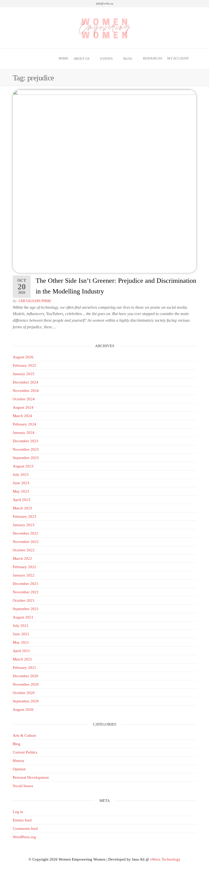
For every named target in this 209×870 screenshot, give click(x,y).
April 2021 (21, 651)
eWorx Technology (165, 859)
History (18, 761)
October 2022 (24, 550)
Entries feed (22, 820)
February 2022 (24, 567)
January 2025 (23, 374)
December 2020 (25, 676)
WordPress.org (24, 837)
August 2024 (23, 407)
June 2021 (21, 634)
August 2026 (23, 357)
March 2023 (22, 508)
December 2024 (25, 382)
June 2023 (21, 483)
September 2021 (26, 609)
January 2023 (23, 525)
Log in (18, 812)
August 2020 (23, 709)
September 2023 (26, 458)
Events (106, 59)
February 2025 (24, 365)
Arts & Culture (24, 735)
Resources (152, 58)
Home (63, 58)
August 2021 (23, 617)
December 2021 (25, 584)
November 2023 (26, 449)
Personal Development (31, 777)
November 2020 (26, 684)
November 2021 (26, 592)
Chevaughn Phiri (35, 301)
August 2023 (23, 466)
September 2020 (26, 701)
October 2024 (24, 399)
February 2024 (24, 424)
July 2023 (21, 475)
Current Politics (25, 752)
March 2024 (22, 416)
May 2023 (21, 491)
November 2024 (26, 391)
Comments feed (25, 829)
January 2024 (23, 433)
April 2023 (21, 500)
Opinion (19, 769)
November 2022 (26, 542)
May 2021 (21, 642)
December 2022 (25, 533)
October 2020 (24, 693)
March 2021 (22, 659)
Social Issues (23, 786)
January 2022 (23, 575)
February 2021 (24, 668)
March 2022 (22, 558)
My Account (178, 58)
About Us (81, 59)
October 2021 (24, 600)
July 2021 (21, 626)
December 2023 (25, 441)
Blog (127, 59)
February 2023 (24, 516)
